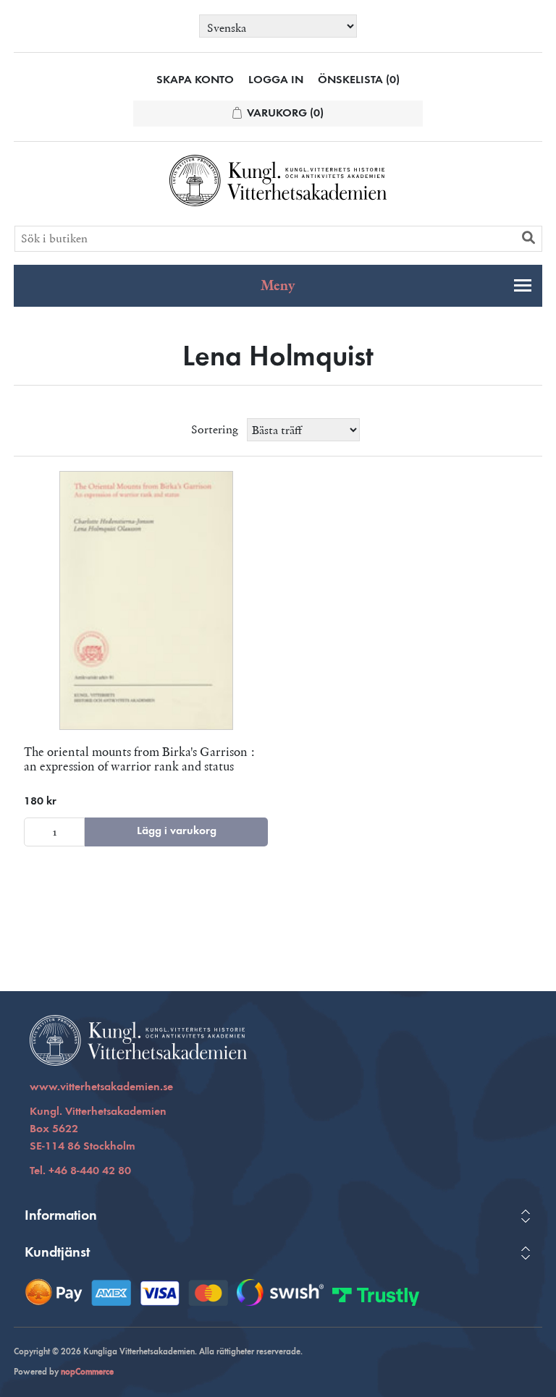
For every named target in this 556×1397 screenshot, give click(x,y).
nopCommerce (87, 1372)
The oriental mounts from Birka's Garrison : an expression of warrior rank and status (139, 759)
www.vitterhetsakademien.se (101, 1087)
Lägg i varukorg (176, 831)
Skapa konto (195, 80)
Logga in (275, 80)
